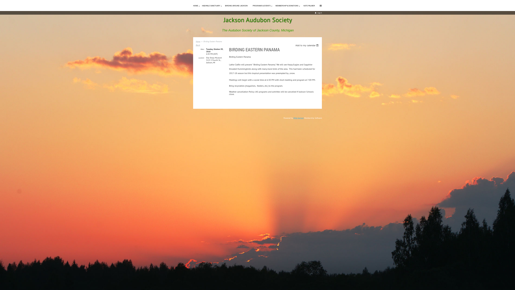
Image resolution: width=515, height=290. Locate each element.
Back (198, 45)
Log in (319, 13)
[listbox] (307, 45)
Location (201, 58)
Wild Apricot (298, 118)
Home (198, 41)
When (202, 49)
